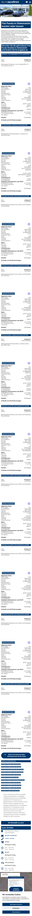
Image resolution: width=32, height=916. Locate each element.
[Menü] (30, 2)
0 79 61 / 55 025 (9, 838)
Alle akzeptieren (16, 912)
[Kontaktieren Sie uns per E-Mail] (27, 2)
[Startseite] (10, 1)
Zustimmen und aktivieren (16, 889)
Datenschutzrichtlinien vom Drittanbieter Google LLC (14, 884)
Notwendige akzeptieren (16, 904)
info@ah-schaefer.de (11, 835)
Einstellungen (16, 908)
